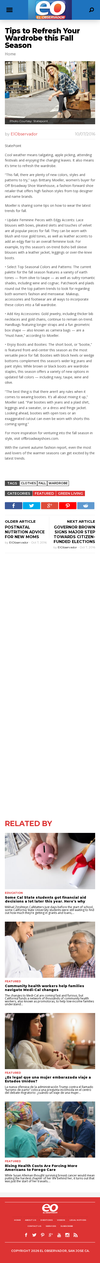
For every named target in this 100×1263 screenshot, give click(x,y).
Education (14, 893)
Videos (61, 1220)
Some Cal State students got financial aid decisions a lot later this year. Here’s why (45, 899)
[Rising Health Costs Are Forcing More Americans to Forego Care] (50, 1129)
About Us (30, 1220)
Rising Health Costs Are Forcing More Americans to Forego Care (41, 1168)
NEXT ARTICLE (81, 521)
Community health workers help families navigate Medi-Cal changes (44, 988)
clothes (28, 483)
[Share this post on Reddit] (86, 505)
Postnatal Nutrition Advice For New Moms (25, 532)
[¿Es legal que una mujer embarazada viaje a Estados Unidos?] (50, 1041)
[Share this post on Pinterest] (67, 505)
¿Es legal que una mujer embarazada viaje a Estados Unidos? (48, 1079)
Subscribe (66, 1226)
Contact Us (34, 1226)
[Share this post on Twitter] (31, 505)
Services (51, 1226)
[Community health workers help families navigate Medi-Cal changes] (50, 950)
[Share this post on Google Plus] (49, 505)
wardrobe (58, 483)
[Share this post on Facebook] (13, 505)
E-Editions (47, 1220)
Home (17, 1220)
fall (42, 483)
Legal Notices (77, 1220)
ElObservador (24, 134)
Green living (70, 493)
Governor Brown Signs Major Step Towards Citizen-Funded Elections (74, 534)
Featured (44, 493)
